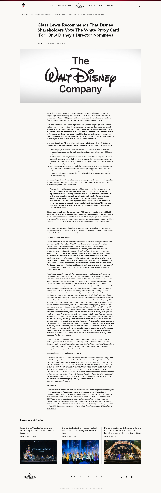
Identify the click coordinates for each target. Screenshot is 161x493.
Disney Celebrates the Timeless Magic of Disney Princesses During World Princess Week (79, 430)
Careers (110, 5)
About (52, 5)
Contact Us (99, 477)
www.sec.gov (78, 376)
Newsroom (91, 5)
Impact (101, 5)
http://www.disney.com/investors (58, 381)
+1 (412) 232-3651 (55, 233)
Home (22, 14)
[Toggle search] (139, 6)
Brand (40, 43)
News (27, 14)
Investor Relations (65, 5)
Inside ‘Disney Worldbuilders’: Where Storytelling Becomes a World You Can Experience (37, 430)
